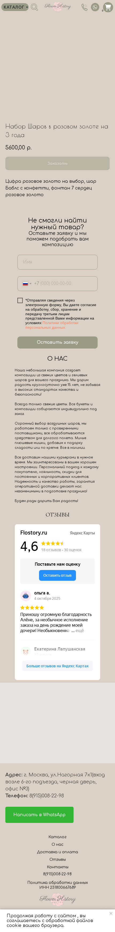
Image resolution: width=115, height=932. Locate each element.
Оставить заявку (57, 342)
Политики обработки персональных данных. (51, 325)
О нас (57, 845)
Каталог (57, 837)
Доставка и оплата (57, 852)
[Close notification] (111, 913)
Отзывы (57, 860)
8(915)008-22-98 (57, 874)
